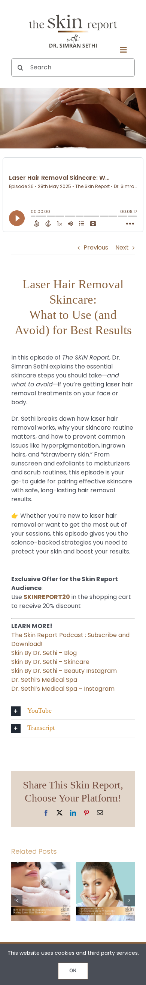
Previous (95, 247)
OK (73, 971)
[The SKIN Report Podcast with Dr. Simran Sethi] (73, 14)
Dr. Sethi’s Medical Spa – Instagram (63, 688)
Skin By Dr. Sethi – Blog (44, 653)
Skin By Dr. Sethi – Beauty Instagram (64, 670)
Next (122, 247)
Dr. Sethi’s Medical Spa (44, 679)
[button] (73, 711)
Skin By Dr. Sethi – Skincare (50, 662)
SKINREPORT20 (47, 597)
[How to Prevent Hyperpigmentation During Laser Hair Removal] (40, 866)
